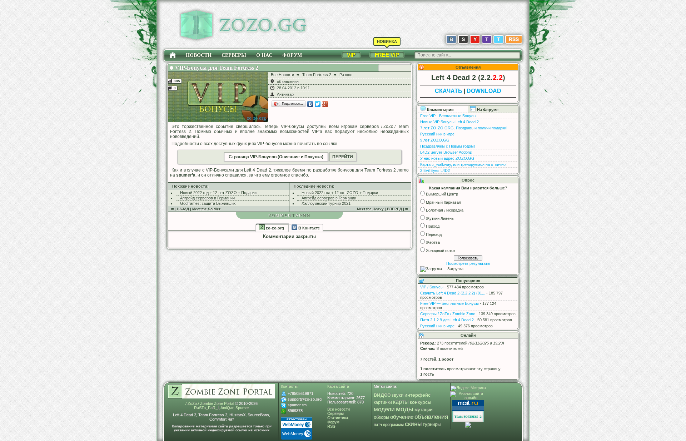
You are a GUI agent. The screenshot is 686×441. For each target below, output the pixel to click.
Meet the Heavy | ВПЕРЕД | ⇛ (382, 209)
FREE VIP (387, 55)
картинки (383, 402)
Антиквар (285, 94)
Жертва (433, 242)
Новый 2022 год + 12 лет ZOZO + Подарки (218, 192)
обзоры (381, 417)
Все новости (338, 409)
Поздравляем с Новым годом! (447, 146)
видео (382, 394)
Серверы (234, 55)
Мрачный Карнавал (443, 202)
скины (413, 424)
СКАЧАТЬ (448, 91)
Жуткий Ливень (440, 218)
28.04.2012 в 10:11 (293, 88)
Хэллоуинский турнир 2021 (326, 203)
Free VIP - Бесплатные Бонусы (448, 116)
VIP (351, 55)
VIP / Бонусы (431, 287)
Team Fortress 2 (316, 75)
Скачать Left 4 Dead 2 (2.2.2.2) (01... (452, 293)
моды (404, 409)
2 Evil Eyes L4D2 (435, 170)
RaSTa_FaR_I (206, 408)
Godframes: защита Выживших (208, 203)
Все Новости (282, 75)
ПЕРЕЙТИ (342, 156)
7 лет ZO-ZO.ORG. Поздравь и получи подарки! (463, 128)
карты (401, 401)
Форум (292, 55)
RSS (514, 39)
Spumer (242, 408)
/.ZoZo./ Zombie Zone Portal (209, 403)
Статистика (337, 418)
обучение (401, 417)
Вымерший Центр (442, 194)
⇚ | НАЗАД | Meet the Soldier (195, 209)
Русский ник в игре (437, 134)
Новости (199, 55)
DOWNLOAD (484, 91)
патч (378, 424)
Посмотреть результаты (468, 263)
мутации (423, 409)
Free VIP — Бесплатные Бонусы (449, 303)
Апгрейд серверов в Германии (207, 198)
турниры (432, 424)
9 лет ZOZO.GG (434, 140)
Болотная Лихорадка (444, 210)
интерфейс (417, 395)
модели (384, 409)
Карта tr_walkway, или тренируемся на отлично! (463, 164)
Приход (432, 226)
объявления (288, 81)
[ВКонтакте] (310, 104)
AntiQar (226, 408)
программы (393, 424)
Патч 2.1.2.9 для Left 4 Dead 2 (447, 320)
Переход (434, 234)
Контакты (289, 386)
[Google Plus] (325, 104)
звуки (397, 395)
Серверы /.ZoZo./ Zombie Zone (447, 314)
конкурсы (420, 402)
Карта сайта (338, 386)
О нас (264, 55)
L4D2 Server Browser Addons (446, 152)
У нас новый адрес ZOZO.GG (447, 158)
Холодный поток (440, 250)
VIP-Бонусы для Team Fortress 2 (216, 68)
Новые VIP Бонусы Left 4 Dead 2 (449, 122)
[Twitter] (318, 104)
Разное (345, 75)
